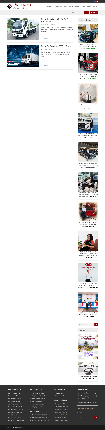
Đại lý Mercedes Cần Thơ (15, 409)
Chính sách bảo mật (61, 412)
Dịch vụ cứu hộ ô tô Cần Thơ (40, 420)
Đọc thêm (45, 38)
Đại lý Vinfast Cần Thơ (14, 418)
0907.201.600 (88, 137)
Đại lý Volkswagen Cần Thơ (16, 420)
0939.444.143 (93, 287)
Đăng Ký (94, 12)
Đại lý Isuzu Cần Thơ (14, 401)
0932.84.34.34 (90, 167)
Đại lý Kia (11, 404)
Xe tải (53, 24)
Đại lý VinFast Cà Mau (38, 398)
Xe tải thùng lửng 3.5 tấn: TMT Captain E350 (54, 20)
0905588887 (88, 108)
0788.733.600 (88, 257)
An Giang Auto (59, 393)
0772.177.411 (90, 317)
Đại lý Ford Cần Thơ (14, 393)
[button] (88, 346)
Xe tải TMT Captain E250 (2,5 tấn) (56, 46)
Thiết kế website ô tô (61, 417)
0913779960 (92, 78)
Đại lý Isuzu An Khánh (38, 393)
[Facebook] (95, 1)
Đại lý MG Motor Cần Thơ (15, 407)
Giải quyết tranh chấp (61, 415)
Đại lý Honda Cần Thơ (14, 396)
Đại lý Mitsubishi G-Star (15, 412)
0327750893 (90, 226)
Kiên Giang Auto (60, 396)
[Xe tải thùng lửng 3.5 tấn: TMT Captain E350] (23, 29)
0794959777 (93, 196)
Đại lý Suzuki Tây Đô (14, 415)
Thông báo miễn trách (61, 409)
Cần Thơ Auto (22, 4)
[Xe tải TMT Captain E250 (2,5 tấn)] (23, 56)
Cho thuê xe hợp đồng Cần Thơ (41, 415)
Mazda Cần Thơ (20, 404)
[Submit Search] (86, 12)
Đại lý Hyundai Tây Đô (14, 398)
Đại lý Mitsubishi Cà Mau (39, 396)
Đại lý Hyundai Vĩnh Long (39, 407)
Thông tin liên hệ (60, 404)
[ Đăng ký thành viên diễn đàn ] (86, 408)
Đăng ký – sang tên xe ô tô (40, 417)
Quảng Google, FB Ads (61, 420)
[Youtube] (97, 1)
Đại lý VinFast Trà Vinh (38, 401)
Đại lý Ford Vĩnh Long (38, 404)
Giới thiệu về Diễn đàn (61, 406)
